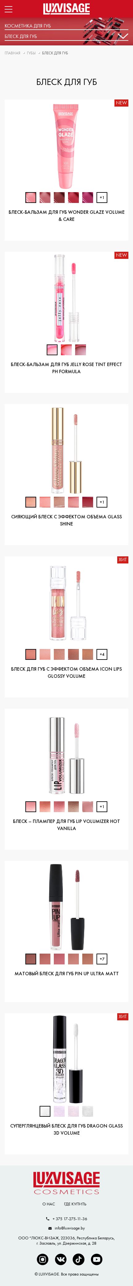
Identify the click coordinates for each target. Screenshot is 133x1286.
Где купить (75, 1204)
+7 (102, 959)
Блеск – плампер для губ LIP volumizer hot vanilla (66, 825)
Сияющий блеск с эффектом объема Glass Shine (66, 521)
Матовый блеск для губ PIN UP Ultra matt (67, 974)
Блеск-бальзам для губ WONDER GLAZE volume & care (67, 216)
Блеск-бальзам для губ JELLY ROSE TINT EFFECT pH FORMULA (66, 368)
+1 (102, 198)
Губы (31, 53)
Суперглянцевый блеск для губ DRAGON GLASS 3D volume (66, 1130)
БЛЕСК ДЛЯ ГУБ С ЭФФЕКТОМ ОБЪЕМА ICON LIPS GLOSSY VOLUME (66, 673)
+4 (102, 655)
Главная (12, 53)
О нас (48, 1204)
